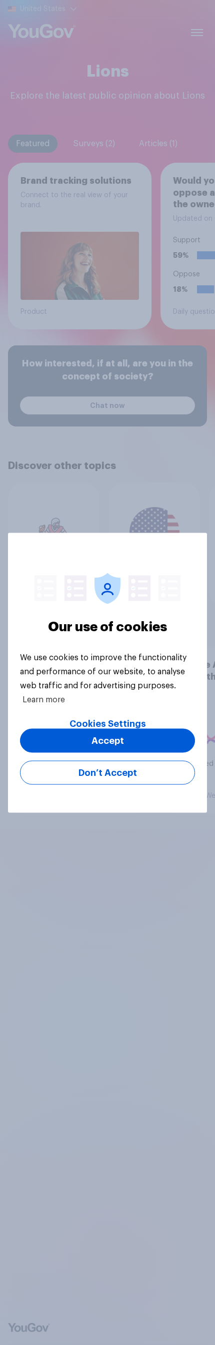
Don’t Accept (107, 772)
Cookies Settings (108, 723)
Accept (108, 740)
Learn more (43, 699)
